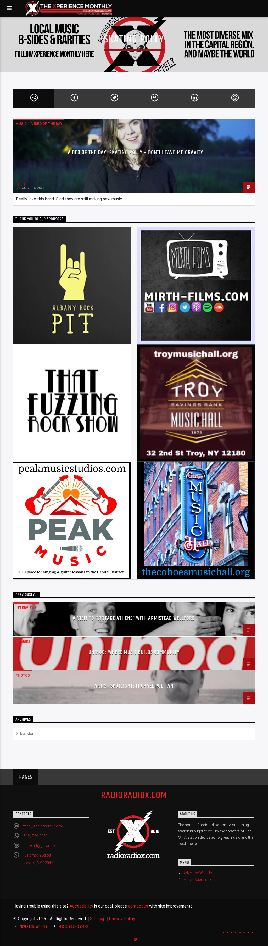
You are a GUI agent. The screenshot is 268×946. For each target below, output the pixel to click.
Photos (22, 675)
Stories (22, 642)
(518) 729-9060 (35, 836)
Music (21, 124)
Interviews (26, 608)
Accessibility (81, 906)
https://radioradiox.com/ (42, 826)
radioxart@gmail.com (40, 845)
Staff (21, 185)
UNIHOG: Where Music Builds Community (133, 652)
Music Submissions (200, 879)
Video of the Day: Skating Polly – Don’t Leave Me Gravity (135, 152)
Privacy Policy (122, 918)
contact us (138, 906)
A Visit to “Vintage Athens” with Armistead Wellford (134, 618)
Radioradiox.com (134, 795)
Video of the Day (46, 124)
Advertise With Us (197, 873)
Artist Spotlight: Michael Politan (133, 686)
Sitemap (97, 918)
